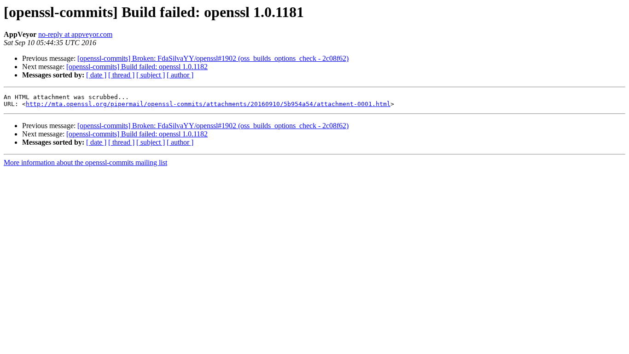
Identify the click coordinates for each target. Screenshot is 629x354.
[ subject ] (150, 75)
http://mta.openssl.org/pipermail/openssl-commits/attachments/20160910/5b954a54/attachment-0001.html (208, 103)
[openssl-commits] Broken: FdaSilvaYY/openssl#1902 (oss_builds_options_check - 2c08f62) (213, 58)
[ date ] (96, 75)
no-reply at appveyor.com (75, 34)
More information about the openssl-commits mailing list (85, 162)
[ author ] (180, 75)
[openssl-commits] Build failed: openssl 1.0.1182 (137, 67)
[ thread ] (121, 75)
